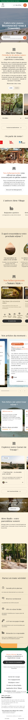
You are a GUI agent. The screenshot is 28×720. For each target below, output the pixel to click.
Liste (10, 88)
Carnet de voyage (14, 677)
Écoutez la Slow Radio (14, 685)
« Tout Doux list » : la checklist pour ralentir (12, 473)
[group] (11, 212)
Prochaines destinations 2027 (14, 691)
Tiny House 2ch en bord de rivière (11, 302)
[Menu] (25, 5)
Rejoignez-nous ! (14, 682)
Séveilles (5, 118)
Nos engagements (14, 679)
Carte (17, 88)
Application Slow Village (14, 688)
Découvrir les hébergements (14, 189)
